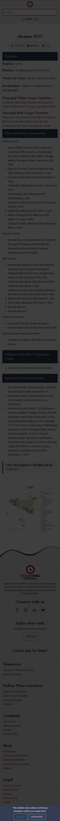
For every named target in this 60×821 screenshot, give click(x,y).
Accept (20, 817)
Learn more (37, 817)
